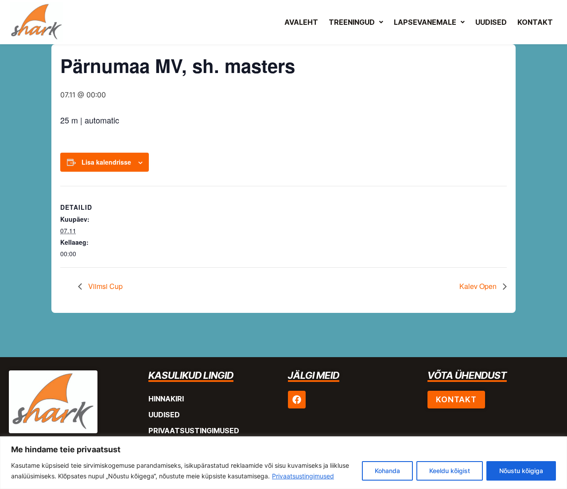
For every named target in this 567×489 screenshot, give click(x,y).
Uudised (491, 22)
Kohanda (387, 470)
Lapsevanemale (425, 22)
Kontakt (535, 22)
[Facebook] (297, 399)
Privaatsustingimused (303, 476)
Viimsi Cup (104, 286)
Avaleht (301, 22)
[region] (283, 462)
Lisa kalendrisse (106, 162)
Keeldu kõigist (449, 470)
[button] (355, 22)
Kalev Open (478, 286)
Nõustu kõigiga (521, 470)
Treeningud (352, 22)
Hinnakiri (166, 398)
